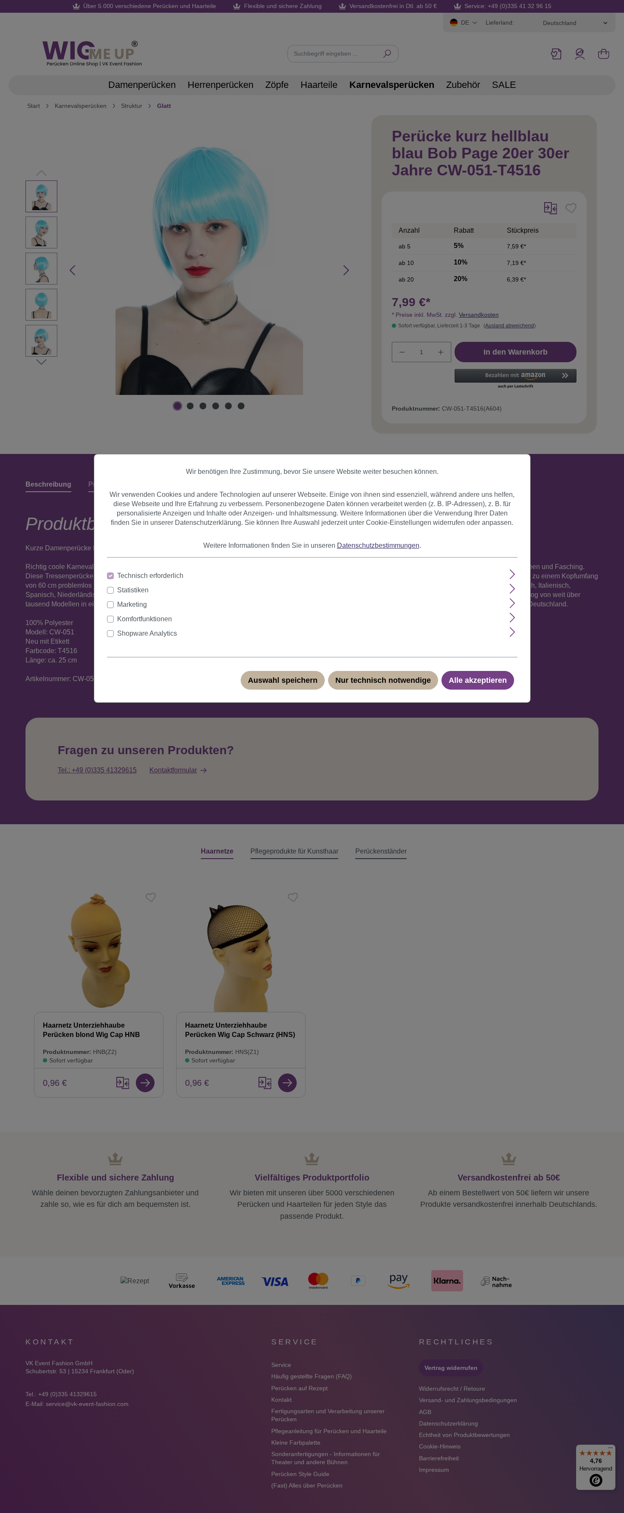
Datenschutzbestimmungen (378, 545)
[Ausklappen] (512, 574)
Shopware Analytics (147, 633)
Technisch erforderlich (150, 575)
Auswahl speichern (283, 680)
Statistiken (133, 590)
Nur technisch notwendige (383, 680)
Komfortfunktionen (144, 619)
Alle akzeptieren (478, 680)
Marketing (132, 604)
